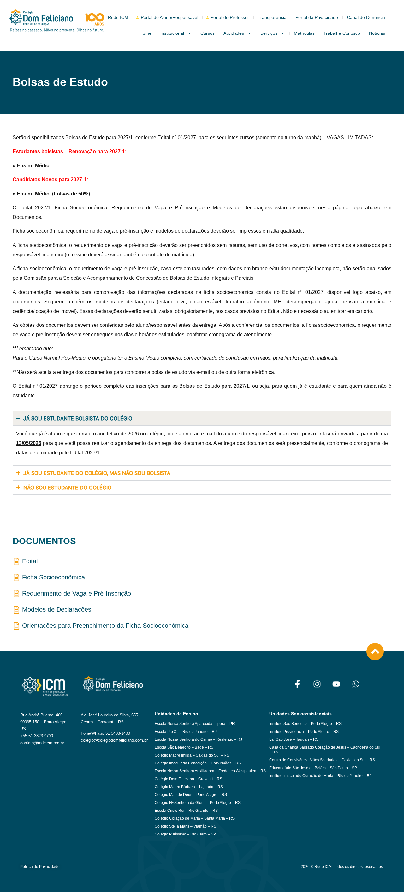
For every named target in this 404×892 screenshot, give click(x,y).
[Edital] (16, 561)
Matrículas (304, 33)
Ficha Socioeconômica (53, 577)
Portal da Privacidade (316, 17)
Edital (30, 561)
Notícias (377, 33)
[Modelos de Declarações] (16, 610)
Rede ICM (118, 17)
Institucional (172, 33)
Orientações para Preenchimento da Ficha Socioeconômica (105, 625)
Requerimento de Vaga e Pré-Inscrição (76, 593)
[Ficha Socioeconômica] (16, 577)
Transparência (272, 17)
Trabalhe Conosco (342, 33)
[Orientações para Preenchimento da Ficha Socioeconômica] (16, 626)
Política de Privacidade (40, 867)
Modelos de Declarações (56, 609)
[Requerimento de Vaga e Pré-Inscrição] (16, 593)
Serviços (268, 33)
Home (146, 33)
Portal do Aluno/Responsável (169, 17)
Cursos (207, 33)
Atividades (233, 33)
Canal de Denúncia (366, 17)
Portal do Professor (230, 17)
